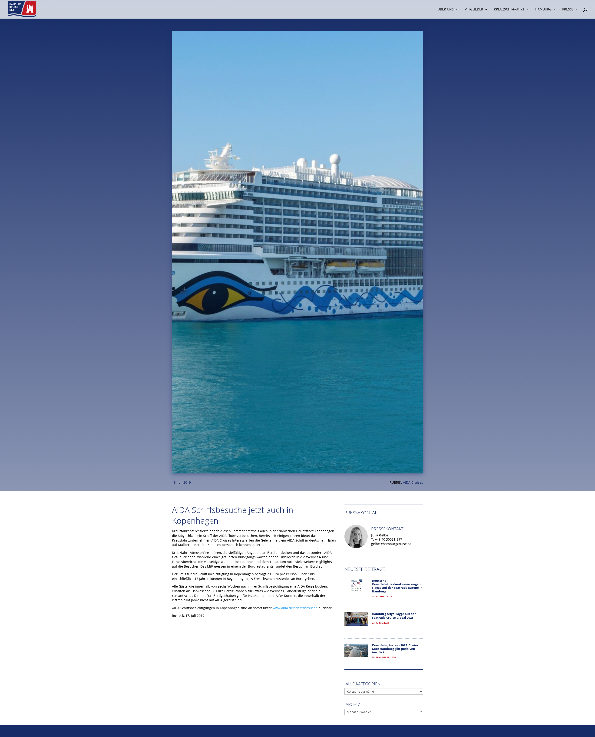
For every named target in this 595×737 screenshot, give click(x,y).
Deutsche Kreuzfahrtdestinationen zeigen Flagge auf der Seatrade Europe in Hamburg (397, 586)
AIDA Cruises (413, 482)
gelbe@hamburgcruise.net (392, 544)
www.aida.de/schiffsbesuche (295, 608)
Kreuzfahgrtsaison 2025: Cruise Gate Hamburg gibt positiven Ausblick (395, 648)
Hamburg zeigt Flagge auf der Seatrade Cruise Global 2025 (394, 615)
